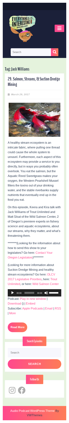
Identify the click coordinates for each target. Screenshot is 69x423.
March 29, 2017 (20, 94)
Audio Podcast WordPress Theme (32, 410)
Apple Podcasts (32, 308)
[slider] (54, 292)
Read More (18, 328)
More (12, 313)
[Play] (12, 293)
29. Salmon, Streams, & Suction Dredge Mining (34, 82)
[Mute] (46, 293)
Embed (30, 303)
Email (49, 308)
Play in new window (33, 298)
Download (14, 303)
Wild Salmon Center (45, 284)
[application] (34, 293)
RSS (58, 308)
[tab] (59, 28)
